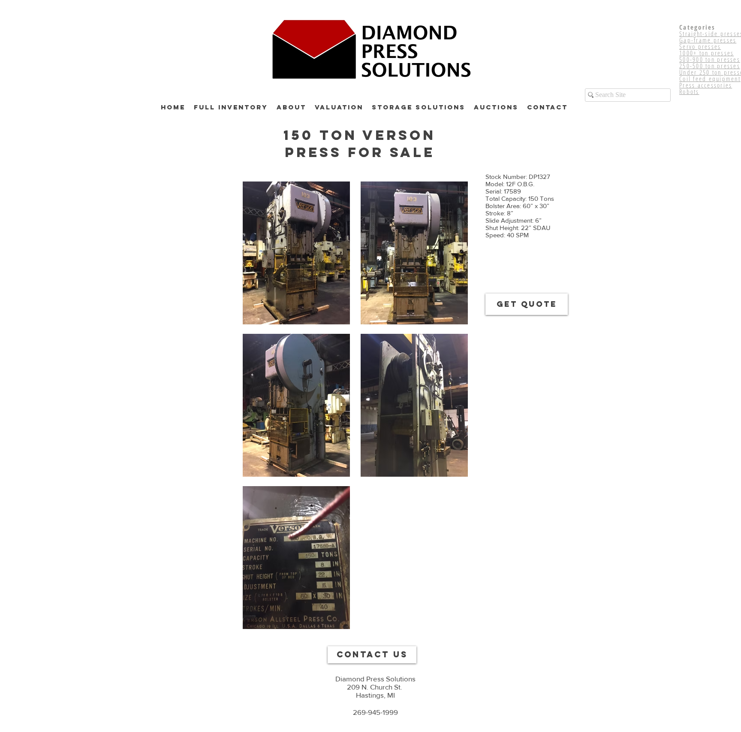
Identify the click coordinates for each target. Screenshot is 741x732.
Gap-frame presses (707, 40)
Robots (689, 91)
